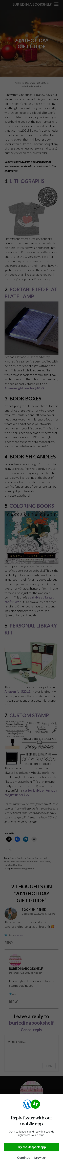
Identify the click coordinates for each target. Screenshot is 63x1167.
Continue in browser (31, 1157)
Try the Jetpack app (31, 1147)
